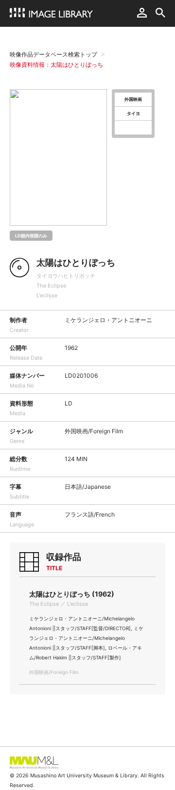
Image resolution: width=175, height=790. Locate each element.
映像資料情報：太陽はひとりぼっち (56, 64)
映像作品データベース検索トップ (53, 54)
